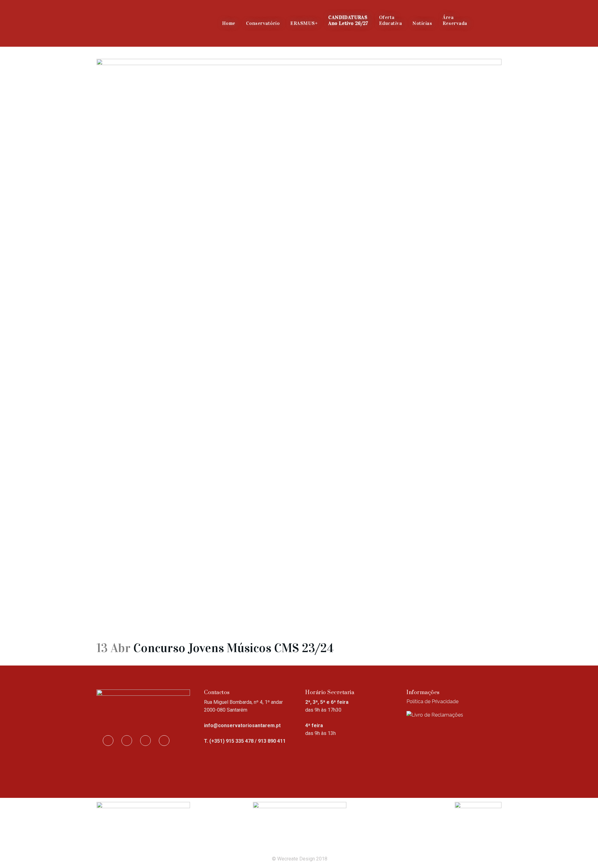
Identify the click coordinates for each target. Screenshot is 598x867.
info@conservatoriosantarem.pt (242, 725)
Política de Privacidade (432, 701)
